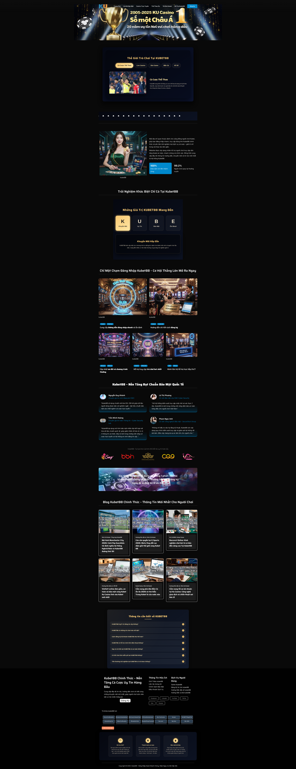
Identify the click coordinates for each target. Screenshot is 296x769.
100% (153, 166)
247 (170, 365)
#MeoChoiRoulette (121, 721)
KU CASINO (172, 537)
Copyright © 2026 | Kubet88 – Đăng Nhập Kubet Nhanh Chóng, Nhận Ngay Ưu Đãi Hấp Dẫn (148, 766)
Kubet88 (161, 158)
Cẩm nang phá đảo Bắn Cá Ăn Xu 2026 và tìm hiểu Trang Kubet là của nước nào (148, 592)
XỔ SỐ (115, 586)
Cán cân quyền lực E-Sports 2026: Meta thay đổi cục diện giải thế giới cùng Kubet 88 (148, 544)
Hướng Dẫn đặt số (141, 537)
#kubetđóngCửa (109, 721)
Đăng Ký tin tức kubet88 (180, 687)
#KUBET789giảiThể (187, 717)
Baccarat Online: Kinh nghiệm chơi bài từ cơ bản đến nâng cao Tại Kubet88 (180, 543)
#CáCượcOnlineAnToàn (135, 717)
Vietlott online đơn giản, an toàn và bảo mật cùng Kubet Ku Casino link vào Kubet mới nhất (114, 593)
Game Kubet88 (176, 685)
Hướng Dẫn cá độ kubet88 (180, 693)
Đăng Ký (192, 6)
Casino (103, 324)
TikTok (184, 698)
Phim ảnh (144, 365)
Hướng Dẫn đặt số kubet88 (181, 690)
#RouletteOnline (135, 721)
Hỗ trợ (175, 365)
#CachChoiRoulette (109, 717)
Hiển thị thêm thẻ (108, 728)
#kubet (174, 717)
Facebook (154, 698)
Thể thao (110, 324)
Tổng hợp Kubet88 (116, 537)
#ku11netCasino (161, 717)
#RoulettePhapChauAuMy (148, 721)
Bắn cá (110, 365)
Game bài (160, 324)
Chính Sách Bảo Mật (156, 687)
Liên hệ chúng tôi (155, 684)
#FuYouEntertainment (147, 717)
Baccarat (161, 721)
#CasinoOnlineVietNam (121, 717)
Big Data (174, 721)
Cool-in (136, 365)
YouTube (174, 698)
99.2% (178, 166)
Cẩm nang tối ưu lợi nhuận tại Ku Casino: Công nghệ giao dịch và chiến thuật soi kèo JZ (181, 593)
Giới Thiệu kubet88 (156, 681)
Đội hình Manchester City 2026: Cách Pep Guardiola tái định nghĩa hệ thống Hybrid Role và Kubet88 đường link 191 (113, 546)
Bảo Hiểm (187, 721)
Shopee (161, 703)
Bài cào (103, 365)
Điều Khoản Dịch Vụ (156, 689)
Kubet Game (180, 537)
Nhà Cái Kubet (106, 537)
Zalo (152, 703)
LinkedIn (164, 698)
